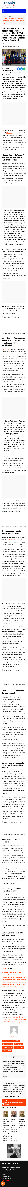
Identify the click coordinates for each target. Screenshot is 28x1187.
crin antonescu (8, 1044)
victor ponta (7, 1050)
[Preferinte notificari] (3, 1183)
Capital (4, 968)
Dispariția (9, 133)
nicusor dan (19, 1047)
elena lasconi (8, 1047)
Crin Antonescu (11, 540)
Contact (4, 1174)
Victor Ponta (5, 349)
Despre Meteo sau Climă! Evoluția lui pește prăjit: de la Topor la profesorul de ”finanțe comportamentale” (5, 1129)
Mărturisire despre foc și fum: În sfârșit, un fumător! (22, 1123)
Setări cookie (6, 1180)
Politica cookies (6, 1176)
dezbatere (19, 1044)
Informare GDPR (6, 1178)
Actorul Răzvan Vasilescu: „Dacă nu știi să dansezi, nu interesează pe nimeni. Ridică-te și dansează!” (14, 1129)
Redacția (5, 44)
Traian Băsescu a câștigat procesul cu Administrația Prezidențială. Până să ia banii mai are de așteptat (14, 1019)
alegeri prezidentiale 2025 (11, 1041)
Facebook (5, 1104)
